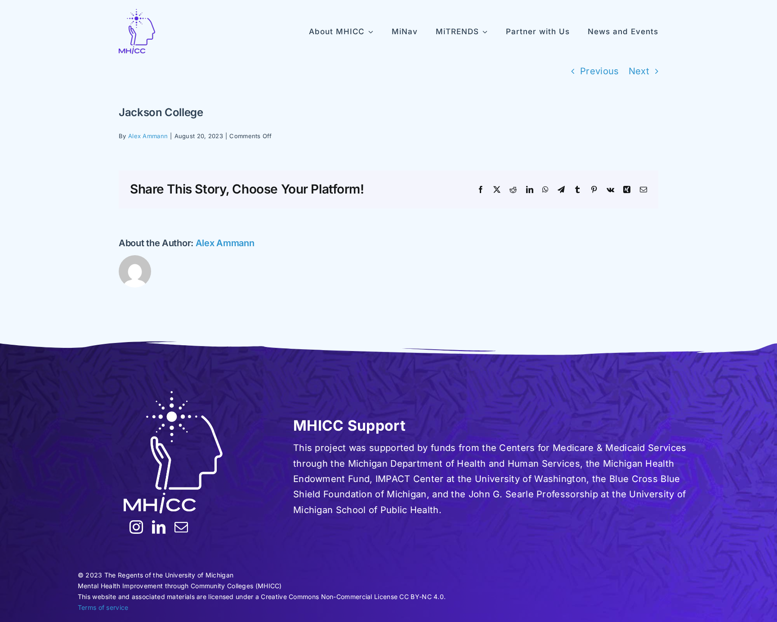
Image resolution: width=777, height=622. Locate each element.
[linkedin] (158, 527)
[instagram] (136, 527)
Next (639, 71)
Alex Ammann (148, 136)
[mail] (181, 527)
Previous (599, 71)
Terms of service (103, 607)
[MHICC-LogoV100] (137, 31)
